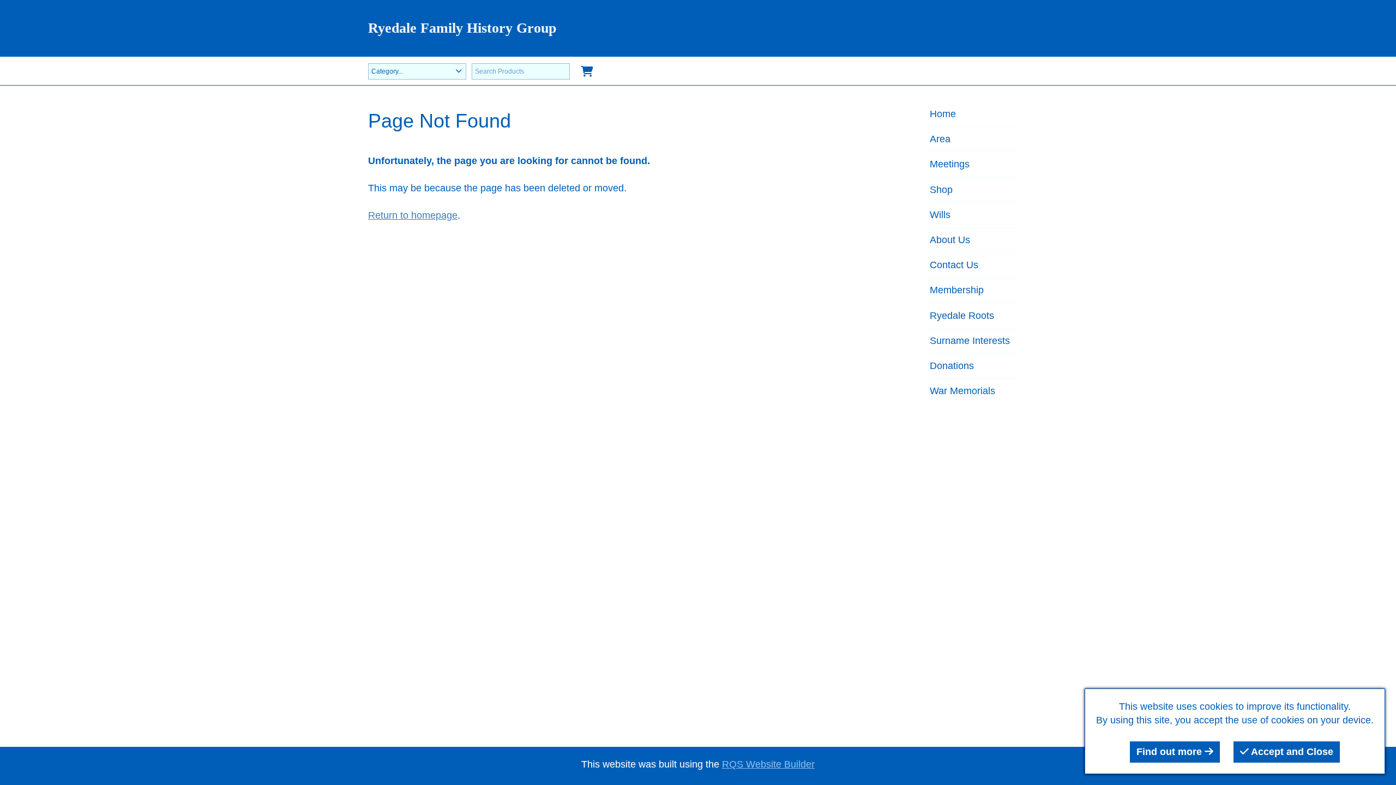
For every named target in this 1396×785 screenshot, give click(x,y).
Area (940, 139)
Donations (952, 365)
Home (943, 113)
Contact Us (954, 264)
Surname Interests (970, 340)
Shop (941, 189)
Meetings (950, 164)
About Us (950, 239)
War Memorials (962, 390)
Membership (957, 290)
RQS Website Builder (768, 764)
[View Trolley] (587, 72)
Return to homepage (413, 215)
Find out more (1170, 751)
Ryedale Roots (962, 315)
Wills (940, 214)
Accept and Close (1291, 751)
